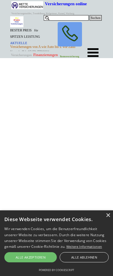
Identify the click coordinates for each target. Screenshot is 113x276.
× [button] (108, 215)
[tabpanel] (26, 39)
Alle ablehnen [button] (84, 257)
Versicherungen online (66, 3)
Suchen (96, 17)
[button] (70, 34)
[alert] (56, 243)
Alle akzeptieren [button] (30, 257)
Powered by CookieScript (56, 270)
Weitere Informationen (84, 246)
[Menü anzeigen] (93, 52)
